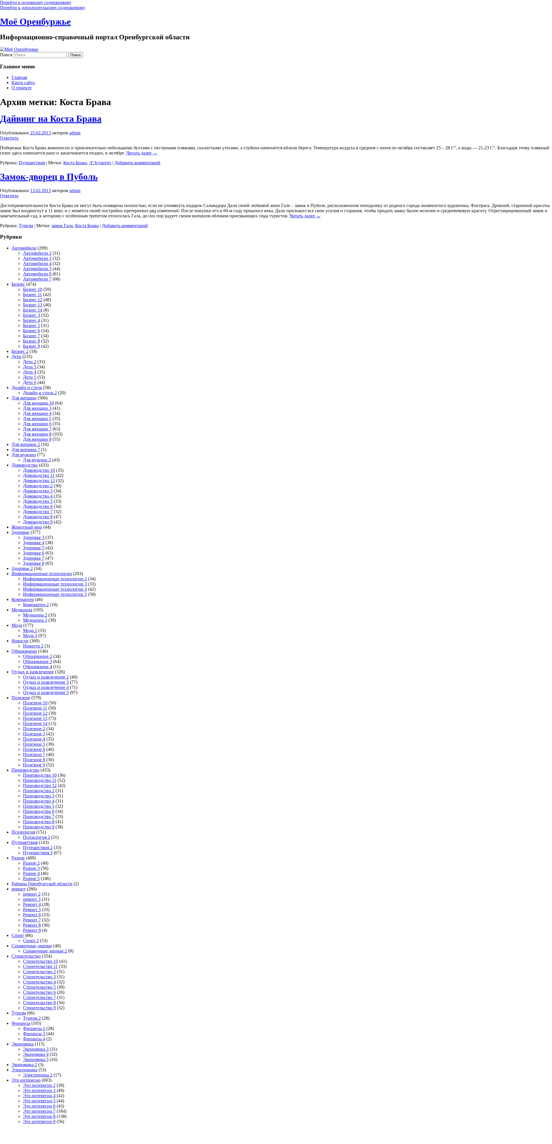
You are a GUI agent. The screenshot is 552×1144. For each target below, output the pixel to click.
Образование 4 (37, 666)
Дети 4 (29, 372)
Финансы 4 (34, 1038)
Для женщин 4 (37, 413)
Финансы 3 (34, 1033)
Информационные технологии (42, 573)
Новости (20, 640)
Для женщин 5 (37, 418)
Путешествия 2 (38, 847)
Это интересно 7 (39, 1111)
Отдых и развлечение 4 (46, 687)
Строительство (26, 956)
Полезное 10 (35, 702)
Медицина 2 (35, 614)
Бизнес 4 (31, 320)
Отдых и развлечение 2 (46, 677)
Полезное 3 (34, 733)
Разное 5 (31, 878)
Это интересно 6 (39, 1106)
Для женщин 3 (37, 408)
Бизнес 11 (32, 294)
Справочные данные (32, 945)
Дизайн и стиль (27, 387)
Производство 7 (38, 816)
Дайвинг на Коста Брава (50, 118)
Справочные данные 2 (45, 950)
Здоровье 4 (33, 542)
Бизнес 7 (31, 335)
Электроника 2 (37, 1074)
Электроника (24, 1069)
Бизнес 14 (32, 310)
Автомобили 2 (37, 253)
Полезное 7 (34, 754)
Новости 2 (33, 646)
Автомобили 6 (37, 273)
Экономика (23, 1043)
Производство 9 (38, 826)
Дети (16, 356)
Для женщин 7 (37, 428)
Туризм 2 (32, 1018)
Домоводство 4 (38, 496)
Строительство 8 (39, 1002)
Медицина (22, 609)
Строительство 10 (40, 961)
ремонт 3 (32, 899)
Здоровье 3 (33, 537)
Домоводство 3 (38, 490)
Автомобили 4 (37, 263)
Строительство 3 (39, 976)
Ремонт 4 (32, 904)
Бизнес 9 (31, 346)
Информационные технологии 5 (55, 594)
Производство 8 (38, 821)
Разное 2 (31, 863)
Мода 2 (30, 630)
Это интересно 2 (39, 1085)
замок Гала (62, 225)
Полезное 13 (35, 718)
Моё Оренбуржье (35, 21)
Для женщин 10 (38, 403)
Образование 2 (37, 656)
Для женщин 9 (37, 439)
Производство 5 (38, 806)
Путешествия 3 (38, 852)
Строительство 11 (40, 966)
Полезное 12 (35, 713)
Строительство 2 (39, 971)
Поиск (6, 54)
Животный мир (27, 527)
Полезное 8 (34, 759)
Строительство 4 (39, 981)
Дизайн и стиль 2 (40, 392)
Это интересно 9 (39, 1121)
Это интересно (26, 1080)
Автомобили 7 (37, 279)
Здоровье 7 (33, 558)
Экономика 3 (36, 1049)
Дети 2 (29, 361)
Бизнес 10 (32, 289)
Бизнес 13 (32, 304)
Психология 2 (36, 837)
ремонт (19, 888)
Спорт (18, 935)
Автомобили (24, 248)
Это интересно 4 (39, 1095)
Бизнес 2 (20, 351)
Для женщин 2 (26, 444)
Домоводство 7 (38, 511)
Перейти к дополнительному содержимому (42, 7)
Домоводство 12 (39, 480)
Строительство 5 (39, 987)
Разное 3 (31, 868)
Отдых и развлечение (33, 671)
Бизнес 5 (31, 325)
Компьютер (23, 599)
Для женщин (24, 397)
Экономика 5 (36, 1059)
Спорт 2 (31, 940)
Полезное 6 (34, 749)
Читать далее (141, 152)
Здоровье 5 (33, 547)
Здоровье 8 (33, 563)
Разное (18, 857)
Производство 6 (38, 811)
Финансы (21, 1023)
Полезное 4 (34, 739)
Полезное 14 (35, 723)
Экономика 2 (24, 1064)
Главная (19, 77)
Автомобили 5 (37, 268)
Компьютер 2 (36, 604)
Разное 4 (31, 873)
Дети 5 (29, 377)
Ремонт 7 (32, 919)
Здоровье (20, 532)
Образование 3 (37, 661)
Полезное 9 (34, 764)
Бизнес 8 (31, 341)
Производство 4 (38, 801)
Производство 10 (40, 775)
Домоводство (25, 465)
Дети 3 (29, 366)
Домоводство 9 (38, 521)
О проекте (22, 87)
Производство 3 (38, 795)
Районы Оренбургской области (42, 883)
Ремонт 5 (32, 909)
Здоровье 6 (33, 552)
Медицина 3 (35, 620)
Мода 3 (30, 635)
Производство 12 (40, 785)
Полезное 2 (34, 728)
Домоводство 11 (39, 475)
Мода (17, 625)
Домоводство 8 (38, 516)
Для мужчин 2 (37, 459)
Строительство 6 (39, 992)
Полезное (21, 697)
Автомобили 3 (37, 258)
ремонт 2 (32, 894)
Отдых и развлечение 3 (46, 682)
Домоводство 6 (38, 506)
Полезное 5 (34, 744)
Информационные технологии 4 (55, 589)
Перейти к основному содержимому (35, 2)
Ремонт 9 (32, 930)
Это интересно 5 (39, 1100)
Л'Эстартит (100, 162)
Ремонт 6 (32, 914)
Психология (23, 832)
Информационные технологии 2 (55, 578)
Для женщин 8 (37, 434)
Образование (24, 651)
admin (74, 132)
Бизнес (18, 284)
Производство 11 (39, 780)
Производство (25, 770)
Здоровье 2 (22, 568)
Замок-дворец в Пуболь (49, 176)
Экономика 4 (36, 1054)
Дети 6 (29, 382)
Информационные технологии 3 (55, 583)
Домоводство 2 (38, 485)
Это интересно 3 (39, 1090)
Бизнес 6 (31, 330)
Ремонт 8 (32, 925)
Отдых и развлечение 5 (46, 692)
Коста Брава (75, 162)
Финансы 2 (34, 1028)
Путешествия (32, 162)
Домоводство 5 (38, 501)
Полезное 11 (35, 708)
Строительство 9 (39, 1007)
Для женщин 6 (37, 423)
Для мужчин (24, 454)
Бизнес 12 (32, 299)
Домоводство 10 (39, 470)
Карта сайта (23, 82)
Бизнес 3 (31, 315)
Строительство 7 (39, 997)
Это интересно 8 (39, 1116)
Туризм (26, 225)
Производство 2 (38, 790)
